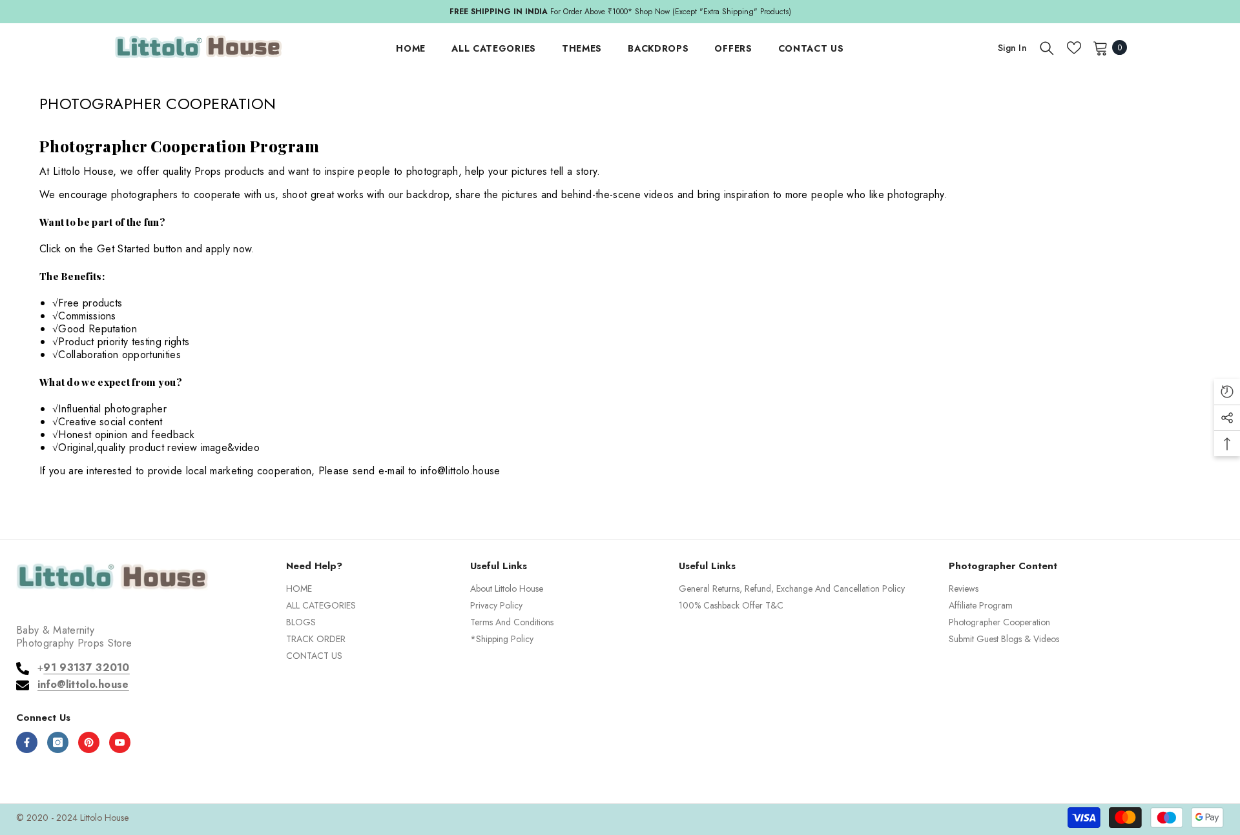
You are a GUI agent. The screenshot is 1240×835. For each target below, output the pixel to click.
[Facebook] (26, 742)
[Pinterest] (88, 742)
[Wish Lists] (1074, 48)
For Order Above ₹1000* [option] (620, 11)
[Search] (1046, 48)
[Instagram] (57, 742)
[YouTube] (119, 742)
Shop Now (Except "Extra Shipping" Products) (713, 11)
